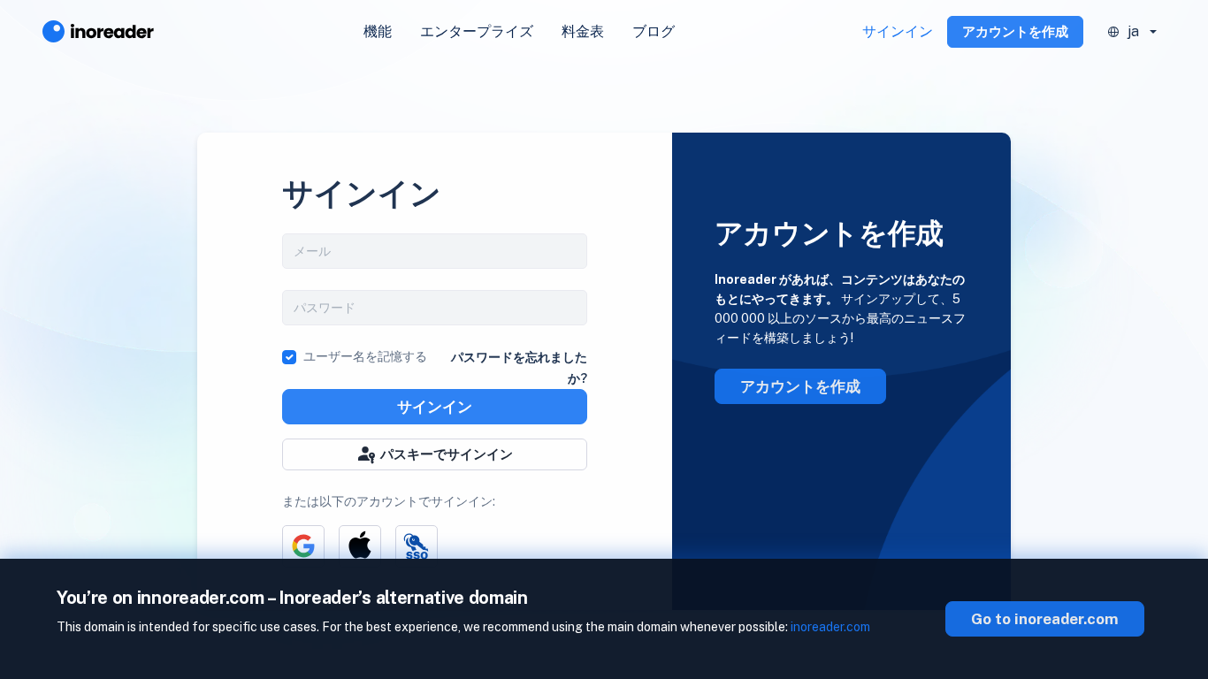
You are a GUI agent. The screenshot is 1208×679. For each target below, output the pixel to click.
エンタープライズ (476, 31)
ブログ (653, 31)
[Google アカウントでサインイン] (303, 546)
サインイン (897, 31)
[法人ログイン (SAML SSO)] (416, 546)
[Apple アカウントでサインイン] (360, 546)
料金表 (583, 31)
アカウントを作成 (1015, 31)
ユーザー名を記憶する (365, 356)
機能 (377, 31)
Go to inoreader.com (1045, 619)
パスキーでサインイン (446, 454)
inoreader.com (830, 627)
